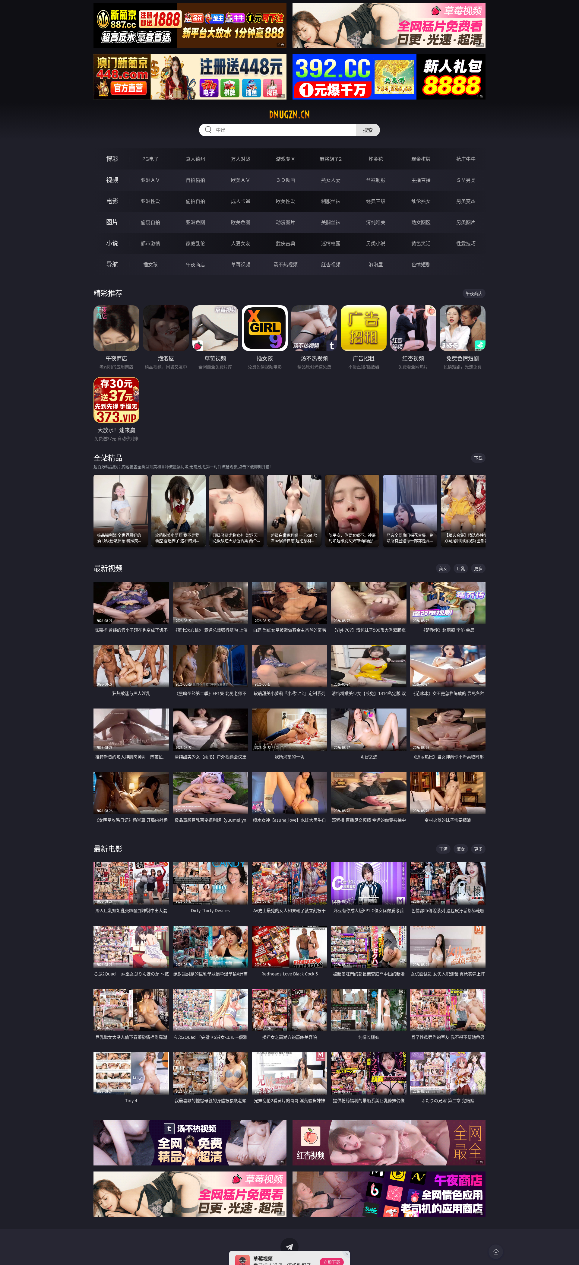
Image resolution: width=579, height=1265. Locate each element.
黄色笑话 (421, 243)
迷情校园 (330, 243)
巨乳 (461, 568)
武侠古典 (285, 243)
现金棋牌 (421, 159)
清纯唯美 (375, 222)
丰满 (443, 849)
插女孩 (150, 264)
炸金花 (376, 159)
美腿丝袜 (330, 222)
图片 (112, 222)
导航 (112, 264)
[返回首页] (496, 1251)
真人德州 (195, 159)
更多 (478, 568)
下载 (478, 458)
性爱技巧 (466, 243)
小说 (112, 243)
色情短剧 (421, 264)
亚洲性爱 (150, 201)
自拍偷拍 (195, 180)
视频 (112, 180)
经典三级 (375, 201)
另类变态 (466, 201)
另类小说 (375, 243)
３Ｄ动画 (285, 180)
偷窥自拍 (150, 222)
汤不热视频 (286, 264)
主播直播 (421, 180)
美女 (443, 568)
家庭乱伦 (195, 243)
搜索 (368, 130)
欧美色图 (240, 222)
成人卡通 (240, 201)
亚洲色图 (195, 222)
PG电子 (150, 159)
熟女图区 (421, 222)
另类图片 (466, 222)
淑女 (461, 849)
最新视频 (107, 568)
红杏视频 (330, 264)
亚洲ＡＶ (150, 180)
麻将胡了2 (331, 159)
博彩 (112, 159)
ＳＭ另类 (466, 180)
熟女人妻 (330, 180)
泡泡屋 (376, 264)
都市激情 (150, 243)
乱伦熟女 (421, 201)
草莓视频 (240, 264)
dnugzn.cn (289, 115)
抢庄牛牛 (466, 159)
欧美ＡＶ (240, 180)
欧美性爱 (285, 201)
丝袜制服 (375, 180)
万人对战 (240, 159)
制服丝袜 (330, 201)
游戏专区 (285, 159)
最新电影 (107, 849)
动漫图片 (285, 222)
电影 (112, 201)
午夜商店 (195, 264)
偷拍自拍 (195, 201)
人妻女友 (240, 243)
